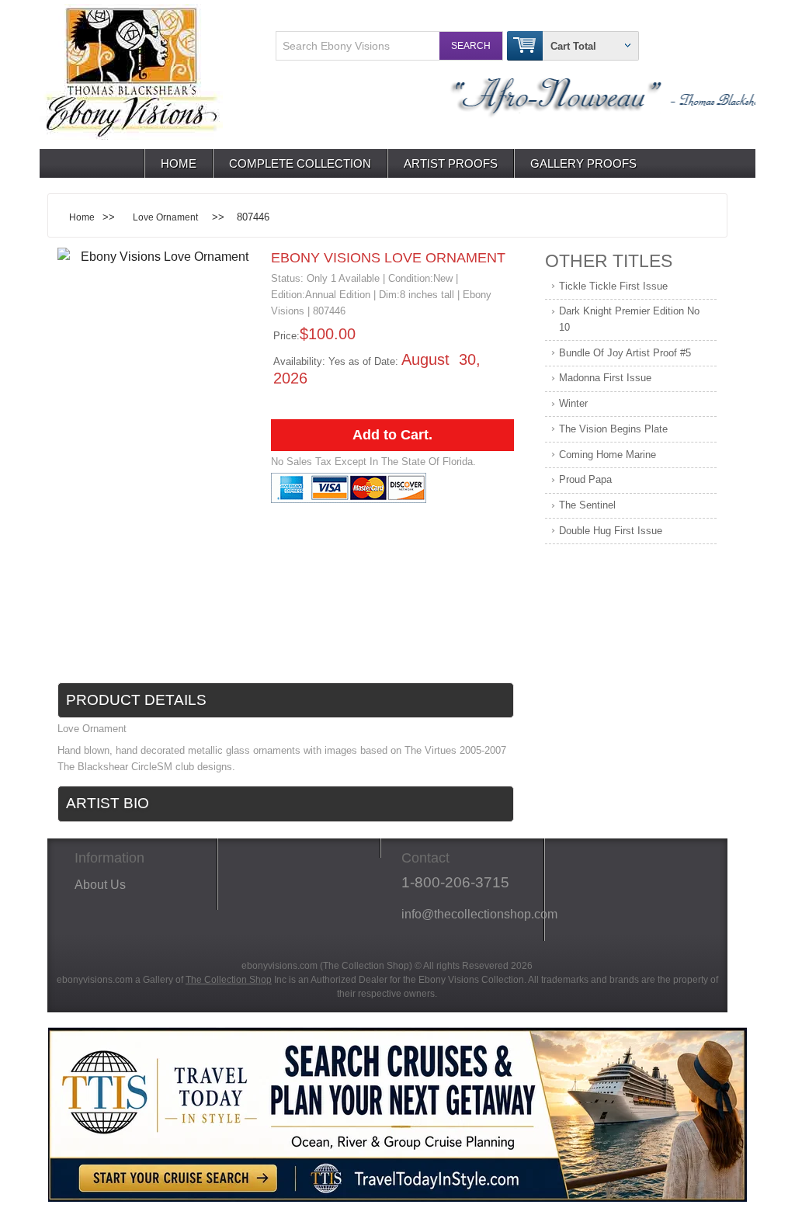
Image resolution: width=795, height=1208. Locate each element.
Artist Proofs (451, 163)
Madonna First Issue (605, 378)
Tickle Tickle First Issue (613, 286)
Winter (573, 403)
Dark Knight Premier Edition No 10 (629, 319)
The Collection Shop (229, 979)
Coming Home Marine (607, 454)
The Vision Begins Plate (613, 429)
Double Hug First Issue (610, 530)
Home (178, 163)
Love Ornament (165, 217)
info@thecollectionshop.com (467, 914)
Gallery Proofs (583, 163)
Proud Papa (585, 479)
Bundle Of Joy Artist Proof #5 (625, 353)
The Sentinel (587, 505)
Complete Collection (300, 163)
